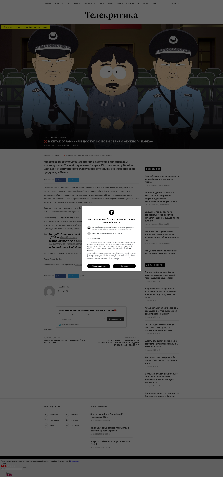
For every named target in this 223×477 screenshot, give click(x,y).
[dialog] (111, 238)
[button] (111, 238)
